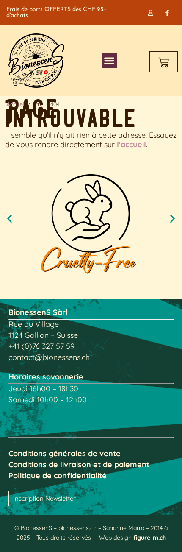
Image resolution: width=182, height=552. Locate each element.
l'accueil (131, 144)
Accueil (16, 104)
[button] (9, 219)
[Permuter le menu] (109, 60)
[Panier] (163, 61)
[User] (151, 12)
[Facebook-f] (167, 12)
